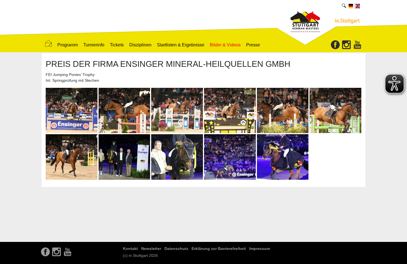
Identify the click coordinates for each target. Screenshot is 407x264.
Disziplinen (140, 45)
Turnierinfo (93, 45)
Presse (253, 45)
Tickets (117, 45)
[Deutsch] (351, 6)
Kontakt (130, 248)
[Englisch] (358, 6)
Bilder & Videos (225, 45)
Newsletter (151, 248)
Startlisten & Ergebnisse (180, 45)
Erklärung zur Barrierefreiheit (219, 248)
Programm (67, 45)
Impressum (259, 248)
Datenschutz (176, 248)
